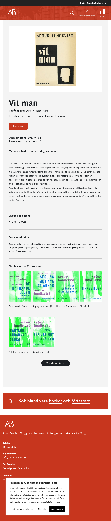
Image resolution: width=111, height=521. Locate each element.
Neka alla (42, 509)
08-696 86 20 (9, 446)
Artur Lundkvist (37, 111)
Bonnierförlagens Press (42, 151)
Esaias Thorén (55, 116)
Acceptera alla (57, 509)
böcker (55, 401)
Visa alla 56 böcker (55, 363)
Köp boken (18, 126)
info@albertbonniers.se (14, 457)
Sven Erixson (35, 116)
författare (81, 401)
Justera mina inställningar (22, 509)
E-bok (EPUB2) (19, 221)
